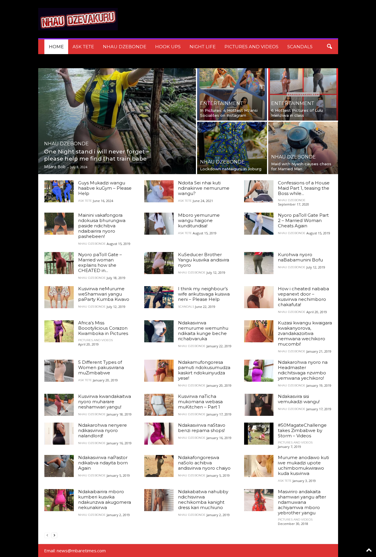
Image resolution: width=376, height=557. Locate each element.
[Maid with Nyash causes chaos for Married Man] (303, 148)
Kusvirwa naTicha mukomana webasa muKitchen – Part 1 (200, 401)
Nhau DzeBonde (124, 46)
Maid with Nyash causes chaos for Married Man (301, 166)
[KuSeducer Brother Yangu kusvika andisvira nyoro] (159, 263)
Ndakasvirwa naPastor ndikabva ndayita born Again (103, 463)
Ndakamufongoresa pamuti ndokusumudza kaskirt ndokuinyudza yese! (204, 370)
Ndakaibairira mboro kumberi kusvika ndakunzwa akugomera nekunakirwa (104, 499)
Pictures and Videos (251, 46)
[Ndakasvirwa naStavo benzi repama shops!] (159, 434)
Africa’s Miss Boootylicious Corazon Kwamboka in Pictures (103, 328)
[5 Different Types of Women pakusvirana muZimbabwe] (59, 371)
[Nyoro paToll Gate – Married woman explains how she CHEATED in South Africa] (59, 263)
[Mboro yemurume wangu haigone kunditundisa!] (159, 224)
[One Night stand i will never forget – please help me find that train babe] (117, 121)
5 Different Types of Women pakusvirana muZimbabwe (101, 367)
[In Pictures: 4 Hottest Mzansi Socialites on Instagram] (232, 94)
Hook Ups (168, 46)
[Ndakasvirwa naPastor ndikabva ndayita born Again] (59, 466)
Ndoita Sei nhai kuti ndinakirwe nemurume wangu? (203, 188)
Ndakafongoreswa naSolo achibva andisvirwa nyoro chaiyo (204, 463)
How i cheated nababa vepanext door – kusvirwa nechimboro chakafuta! (303, 296)
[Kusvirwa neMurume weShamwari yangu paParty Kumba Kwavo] (59, 297)
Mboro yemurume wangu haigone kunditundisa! (199, 220)
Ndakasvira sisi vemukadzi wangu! (299, 398)
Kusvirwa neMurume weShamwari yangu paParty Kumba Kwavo (103, 294)
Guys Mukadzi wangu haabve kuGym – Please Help (105, 188)
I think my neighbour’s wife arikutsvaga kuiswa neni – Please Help (204, 294)
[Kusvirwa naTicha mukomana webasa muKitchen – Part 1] (159, 405)
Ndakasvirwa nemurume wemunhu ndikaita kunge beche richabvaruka (203, 330)
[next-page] (54, 535)
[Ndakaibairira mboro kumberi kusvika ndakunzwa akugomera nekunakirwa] (59, 500)
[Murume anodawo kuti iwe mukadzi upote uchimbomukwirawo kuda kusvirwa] (258, 466)
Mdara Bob (55, 166)
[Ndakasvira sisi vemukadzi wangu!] (258, 405)
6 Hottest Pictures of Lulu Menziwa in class (297, 113)
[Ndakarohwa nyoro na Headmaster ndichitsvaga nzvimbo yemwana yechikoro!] (258, 371)
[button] (329, 46)
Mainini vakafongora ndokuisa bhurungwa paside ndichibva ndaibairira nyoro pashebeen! (101, 225)
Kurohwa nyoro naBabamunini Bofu (300, 257)
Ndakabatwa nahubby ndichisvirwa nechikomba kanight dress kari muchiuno (203, 499)
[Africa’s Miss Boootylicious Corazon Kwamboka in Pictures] (59, 331)
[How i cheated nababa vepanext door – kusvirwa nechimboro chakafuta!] (258, 297)
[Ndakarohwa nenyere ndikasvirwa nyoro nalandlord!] (59, 434)
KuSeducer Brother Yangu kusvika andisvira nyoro (203, 260)
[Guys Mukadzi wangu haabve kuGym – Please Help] (59, 191)
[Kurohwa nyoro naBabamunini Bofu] (258, 263)
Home (56, 46)
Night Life (202, 46)
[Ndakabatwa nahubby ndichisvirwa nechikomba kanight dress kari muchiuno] (159, 500)
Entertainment (221, 103)
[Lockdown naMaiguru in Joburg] (232, 148)
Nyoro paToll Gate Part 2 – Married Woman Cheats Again (303, 220)
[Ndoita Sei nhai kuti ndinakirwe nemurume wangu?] (159, 191)
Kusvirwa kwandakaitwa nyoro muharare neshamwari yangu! (104, 401)
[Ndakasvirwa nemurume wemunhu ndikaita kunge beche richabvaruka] (159, 331)
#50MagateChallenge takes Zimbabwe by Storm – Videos (302, 430)
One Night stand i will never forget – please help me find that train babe (96, 155)
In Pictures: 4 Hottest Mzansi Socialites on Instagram (229, 113)
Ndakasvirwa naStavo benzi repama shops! (201, 427)
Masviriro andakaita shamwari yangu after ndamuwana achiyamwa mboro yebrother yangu (302, 502)
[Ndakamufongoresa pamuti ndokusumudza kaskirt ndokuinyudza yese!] (159, 371)
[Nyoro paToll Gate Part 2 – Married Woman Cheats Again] (258, 224)
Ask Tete (83, 46)
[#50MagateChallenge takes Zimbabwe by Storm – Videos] (258, 434)
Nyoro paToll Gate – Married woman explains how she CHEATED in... (100, 262)
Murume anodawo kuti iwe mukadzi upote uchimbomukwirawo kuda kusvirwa (303, 465)
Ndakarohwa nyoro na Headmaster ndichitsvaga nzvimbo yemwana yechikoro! (303, 370)
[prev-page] (47, 535)
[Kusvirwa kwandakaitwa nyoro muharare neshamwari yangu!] (59, 405)
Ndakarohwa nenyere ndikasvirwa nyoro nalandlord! (102, 430)
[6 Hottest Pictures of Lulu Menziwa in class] (303, 94)
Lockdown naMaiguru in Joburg (230, 168)
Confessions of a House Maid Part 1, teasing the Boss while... (304, 188)
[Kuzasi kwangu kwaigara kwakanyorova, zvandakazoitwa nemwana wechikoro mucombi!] (258, 331)
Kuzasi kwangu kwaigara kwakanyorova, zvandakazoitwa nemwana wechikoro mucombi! (305, 333)
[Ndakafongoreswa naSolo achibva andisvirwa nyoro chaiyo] (159, 466)
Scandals (300, 46)
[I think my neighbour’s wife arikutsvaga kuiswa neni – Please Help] (159, 297)
